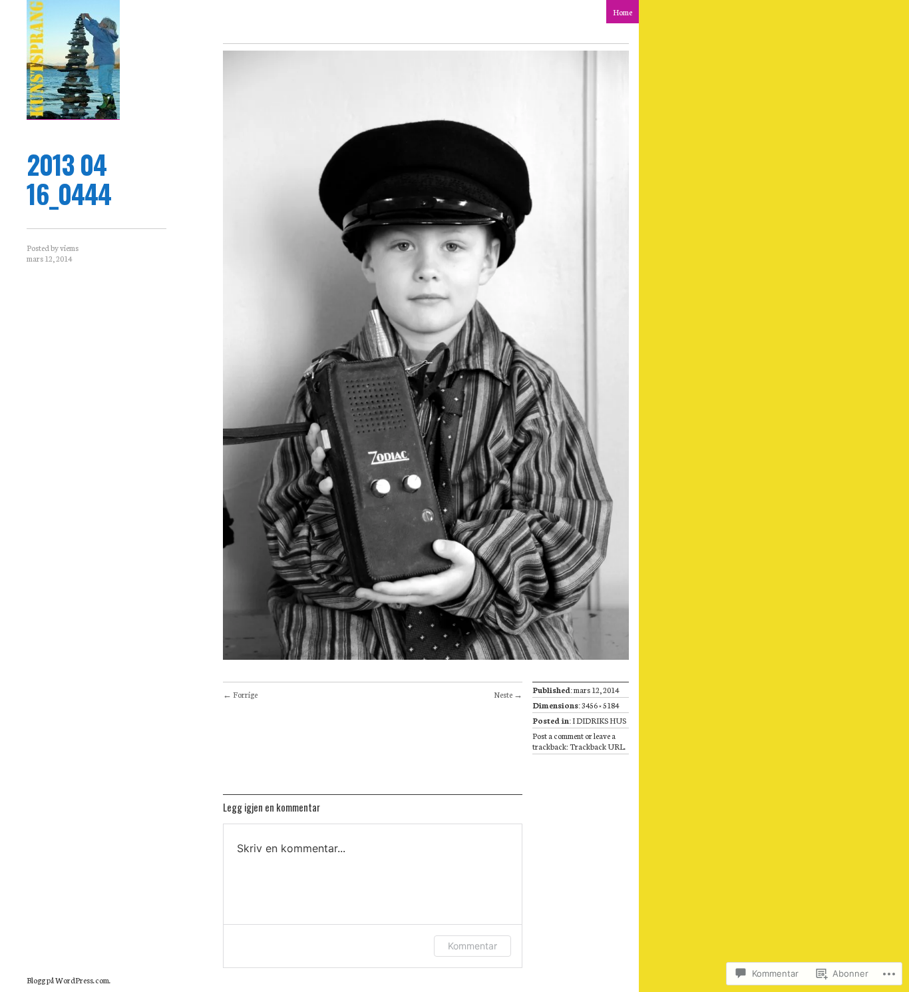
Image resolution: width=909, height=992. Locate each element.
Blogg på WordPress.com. (69, 979)
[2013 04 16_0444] (426, 656)
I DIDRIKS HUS (599, 720)
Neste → (508, 694)
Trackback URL (597, 746)
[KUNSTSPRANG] (73, 60)
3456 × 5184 (600, 704)
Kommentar (472, 945)
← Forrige (240, 694)
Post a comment (558, 735)
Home (622, 11)
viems (69, 247)
